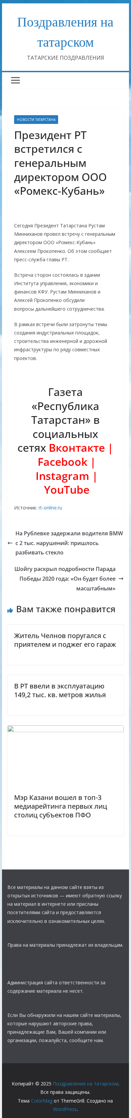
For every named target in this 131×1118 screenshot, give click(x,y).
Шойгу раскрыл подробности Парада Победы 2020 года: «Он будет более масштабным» (65, 578)
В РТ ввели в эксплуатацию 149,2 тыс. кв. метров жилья (60, 690)
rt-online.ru (50, 507)
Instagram (62, 475)
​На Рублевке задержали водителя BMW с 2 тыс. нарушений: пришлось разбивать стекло (69, 543)
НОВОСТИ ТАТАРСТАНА (36, 119)
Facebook (64, 461)
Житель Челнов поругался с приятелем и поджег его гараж (65, 640)
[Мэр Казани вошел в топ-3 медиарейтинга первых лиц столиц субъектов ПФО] (65, 730)
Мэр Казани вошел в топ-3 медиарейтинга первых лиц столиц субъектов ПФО (60, 806)
